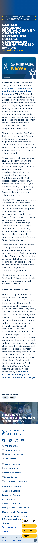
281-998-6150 (11, 446)
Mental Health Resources (14, 512)
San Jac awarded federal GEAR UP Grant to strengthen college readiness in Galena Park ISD (18, 18)
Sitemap (6, 523)
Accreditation (8, 499)
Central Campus (12, 464)
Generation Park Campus (16, 481)
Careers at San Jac (11, 503)
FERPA (5, 531)
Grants (12, 397)
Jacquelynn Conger (13, 50)
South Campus (11, 477)
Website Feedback (14, 454)
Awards (5, 397)
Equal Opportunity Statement (12, 540)
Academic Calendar (11, 486)
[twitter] (10, 441)
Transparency (8, 527)
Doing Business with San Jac (16, 508)
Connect (27, 526)
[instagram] (16, 441)
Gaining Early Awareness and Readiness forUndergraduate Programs (17, 91)
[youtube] (22, 440)
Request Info (29, 531)
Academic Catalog (11, 491)
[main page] (8, 4)
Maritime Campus (12, 473)
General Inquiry (12, 450)
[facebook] (3, 441)
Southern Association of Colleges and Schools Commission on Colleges (18, 375)
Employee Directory (12, 495)
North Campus (11, 468)
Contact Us (10, 459)
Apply (26, 536)
